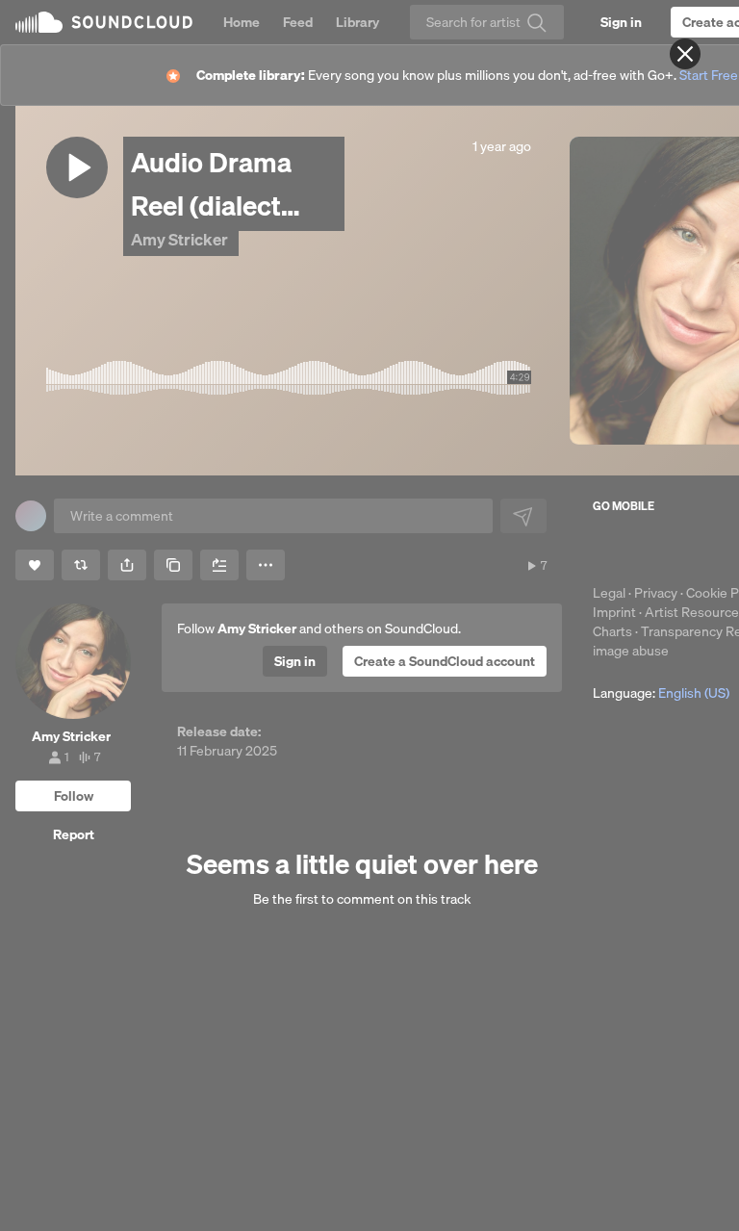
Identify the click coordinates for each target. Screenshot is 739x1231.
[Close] (685, 53)
